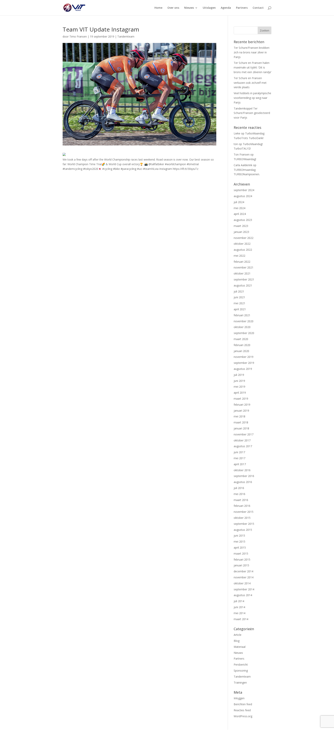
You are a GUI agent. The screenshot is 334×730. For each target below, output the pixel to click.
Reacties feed (242, 710)
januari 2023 (241, 232)
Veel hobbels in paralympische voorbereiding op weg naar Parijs (252, 97)
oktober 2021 (242, 273)
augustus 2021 (243, 285)
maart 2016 (241, 500)
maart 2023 (241, 226)
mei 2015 (239, 541)
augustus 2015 (243, 530)
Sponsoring (241, 670)
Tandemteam (125, 36)
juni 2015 (239, 535)
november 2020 (243, 321)
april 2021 (240, 309)
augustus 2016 (243, 482)
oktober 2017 (242, 440)
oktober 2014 (242, 583)
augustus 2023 (243, 220)
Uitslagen (209, 7)
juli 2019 (239, 375)
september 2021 (244, 279)
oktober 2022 (242, 243)
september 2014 (244, 589)
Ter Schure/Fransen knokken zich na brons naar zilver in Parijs (251, 52)
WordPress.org (243, 716)
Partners (242, 7)
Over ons (173, 7)
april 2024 (240, 214)
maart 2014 (241, 619)
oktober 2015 (242, 518)
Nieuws (189, 7)
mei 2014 (239, 613)
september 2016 (244, 476)
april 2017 (240, 464)
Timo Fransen (78, 36)
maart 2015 (241, 553)
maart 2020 (241, 339)
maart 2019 (241, 398)
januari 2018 (241, 428)
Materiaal (239, 647)
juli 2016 (239, 488)
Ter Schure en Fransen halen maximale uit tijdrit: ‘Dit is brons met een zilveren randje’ (252, 67)
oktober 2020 (242, 327)
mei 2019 (239, 386)
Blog (236, 641)
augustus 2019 (243, 369)
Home (158, 7)
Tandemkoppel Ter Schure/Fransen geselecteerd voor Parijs (252, 113)
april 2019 (240, 392)
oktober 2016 (242, 470)
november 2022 (243, 238)
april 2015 (240, 547)
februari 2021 (242, 315)
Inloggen (239, 698)
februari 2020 (242, 345)
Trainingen (240, 682)
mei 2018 (239, 416)
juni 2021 (239, 297)
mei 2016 (239, 494)
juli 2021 (239, 291)
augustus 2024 (243, 196)
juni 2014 (239, 607)
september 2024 (244, 190)
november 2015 (243, 512)
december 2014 (243, 571)
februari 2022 (242, 261)
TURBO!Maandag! (245, 159)
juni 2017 (239, 452)
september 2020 (244, 333)
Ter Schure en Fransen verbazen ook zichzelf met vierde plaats (250, 82)
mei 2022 (239, 255)
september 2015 (244, 524)
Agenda (226, 7)
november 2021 (243, 267)
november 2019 (243, 357)
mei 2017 (239, 458)
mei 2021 (239, 303)
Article (237, 635)
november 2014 (243, 577)
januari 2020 (241, 351)
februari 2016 (242, 506)
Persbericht (241, 664)
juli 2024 (239, 202)
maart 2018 (241, 422)
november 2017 (243, 434)
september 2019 (244, 363)
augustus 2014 (243, 595)
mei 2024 (239, 208)
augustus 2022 (243, 249)
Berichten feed (243, 704)
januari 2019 (241, 410)
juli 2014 (239, 601)
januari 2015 (241, 565)
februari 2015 (242, 559)
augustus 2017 (243, 446)
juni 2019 (239, 381)
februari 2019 (242, 404)
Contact (258, 7)
